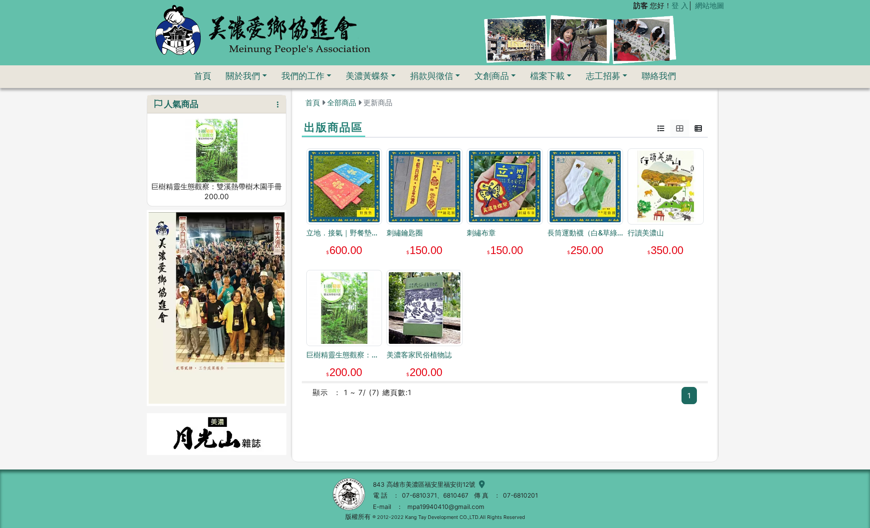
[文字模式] (661, 128)
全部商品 (341, 102)
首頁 (202, 75)
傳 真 (481, 495)
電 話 (380, 495)
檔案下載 (547, 75)
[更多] (274, 105)
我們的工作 (302, 75)
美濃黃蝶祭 (367, 75)
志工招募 (603, 75)
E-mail (382, 506)
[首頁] (262, 29)
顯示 (320, 392)
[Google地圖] (480, 484)
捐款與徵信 (431, 75)
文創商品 (491, 75)
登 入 (680, 5)
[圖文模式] (698, 128)
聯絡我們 (659, 75)
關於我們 (243, 75)
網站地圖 (709, 5)
